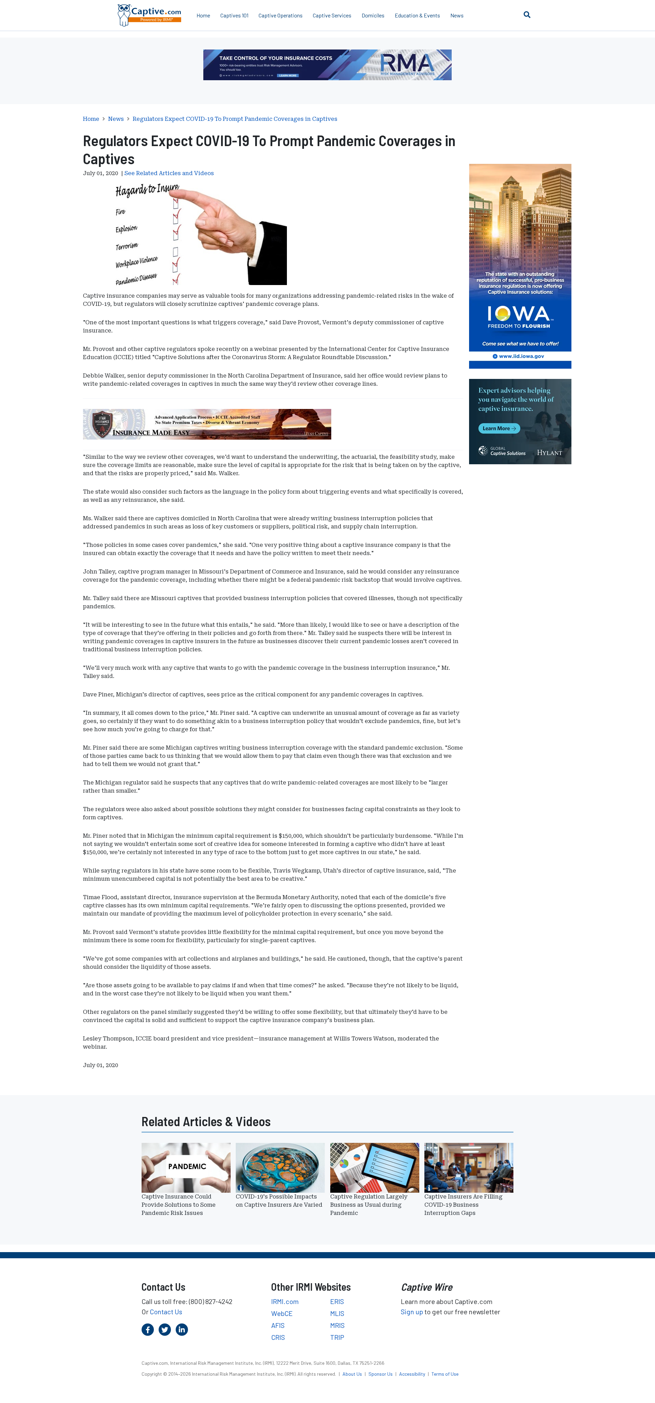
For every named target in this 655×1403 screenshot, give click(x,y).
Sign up (412, 1311)
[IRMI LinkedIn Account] (182, 1329)
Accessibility (412, 1374)
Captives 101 (234, 15)
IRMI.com (285, 1301)
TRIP (337, 1337)
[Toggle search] (527, 14)
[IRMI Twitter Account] (165, 1329)
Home (203, 15)
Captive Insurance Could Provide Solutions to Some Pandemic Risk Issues (179, 1204)
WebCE (282, 1313)
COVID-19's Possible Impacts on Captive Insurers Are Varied (279, 1200)
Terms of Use (445, 1374)
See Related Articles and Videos (169, 173)
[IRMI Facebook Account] (148, 1329)
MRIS (337, 1325)
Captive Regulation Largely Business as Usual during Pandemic (368, 1204)
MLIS (337, 1313)
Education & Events (417, 15)
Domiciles (373, 15)
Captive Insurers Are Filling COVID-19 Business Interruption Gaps (463, 1204)
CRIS (278, 1337)
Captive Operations (281, 15)
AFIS (278, 1325)
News (457, 15)
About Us (353, 1374)
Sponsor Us (381, 1374)
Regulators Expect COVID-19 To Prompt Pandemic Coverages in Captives (235, 119)
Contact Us (166, 1311)
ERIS (337, 1301)
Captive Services (332, 15)
